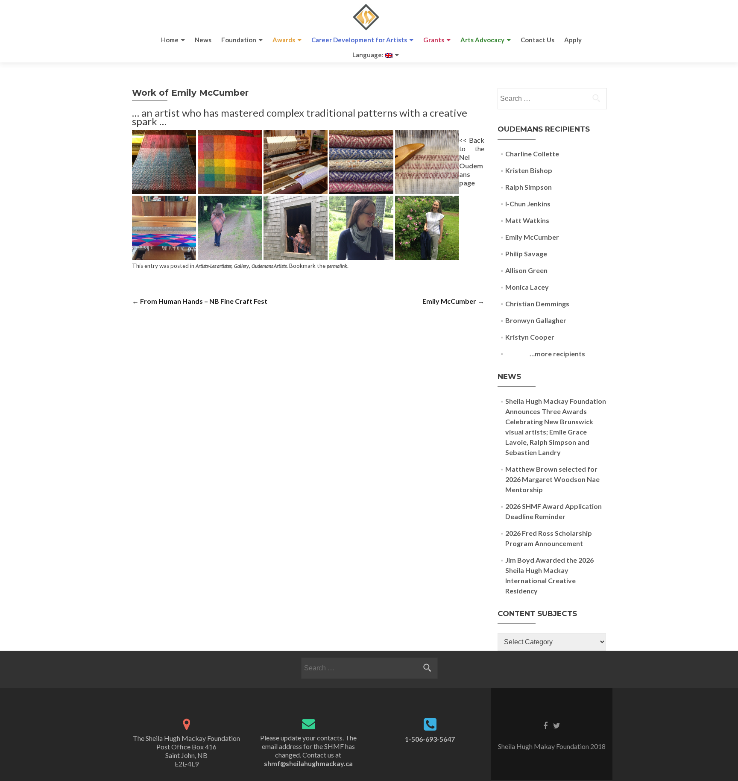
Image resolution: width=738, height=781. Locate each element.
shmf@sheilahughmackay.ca (308, 763)
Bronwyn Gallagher (535, 320)
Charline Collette (532, 154)
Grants (433, 40)
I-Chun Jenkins (528, 204)
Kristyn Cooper (529, 337)
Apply (573, 40)
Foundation (238, 40)
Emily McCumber (453, 301)
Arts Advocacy (482, 40)
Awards (283, 40)
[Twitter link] (556, 725)
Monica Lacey (527, 287)
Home (170, 40)
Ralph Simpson (528, 187)
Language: (368, 55)
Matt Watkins (527, 220)
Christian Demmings (537, 303)
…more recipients (545, 353)
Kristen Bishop (528, 170)
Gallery (241, 266)
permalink (337, 266)
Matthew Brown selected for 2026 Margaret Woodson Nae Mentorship (552, 479)
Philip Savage (526, 254)
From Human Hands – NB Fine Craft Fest (199, 301)
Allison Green (526, 270)
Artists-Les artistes (213, 266)
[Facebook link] (545, 725)
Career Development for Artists (359, 40)
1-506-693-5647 (430, 739)
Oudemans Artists (269, 266)
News (203, 40)
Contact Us (537, 40)
